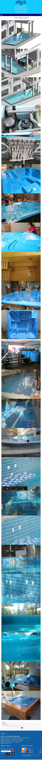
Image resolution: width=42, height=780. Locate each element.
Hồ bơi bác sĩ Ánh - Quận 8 (9, 725)
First (18, 727)
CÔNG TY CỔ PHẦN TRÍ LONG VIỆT (21, 2)
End (23, 727)
